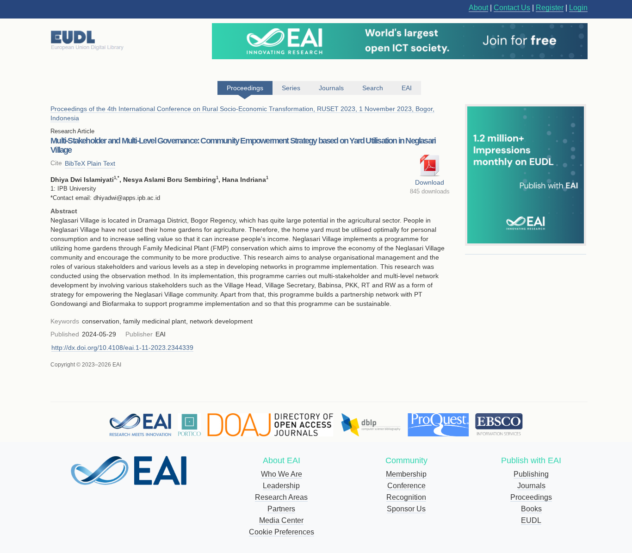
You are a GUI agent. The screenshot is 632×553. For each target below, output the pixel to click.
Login (578, 8)
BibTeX (75, 163)
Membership (406, 474)
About (478, 8)
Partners (281, 509)
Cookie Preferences (281, 532)
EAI (407, 88)
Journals (531, 486)
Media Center (281, 520)
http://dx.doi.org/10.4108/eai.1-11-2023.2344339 (122, 347)
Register (550, 8)
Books (531, 509)
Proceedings (531, 497)
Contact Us (512, 8)
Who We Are (281, 474)
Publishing (531, 474)
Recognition (406, 497)
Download (429, 182)
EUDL (531, 520)
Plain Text (101, 163)
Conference (406, 486)
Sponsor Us (406, 509)
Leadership (281, 486)
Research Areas (281, 497)
